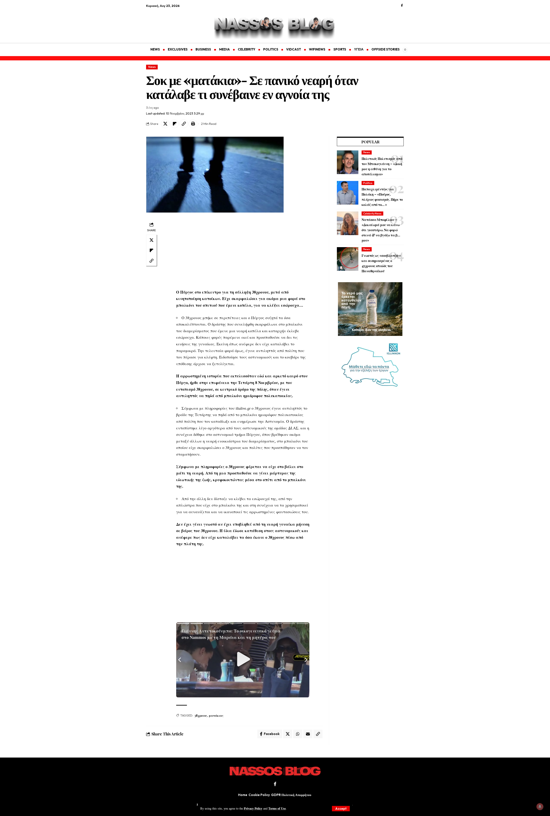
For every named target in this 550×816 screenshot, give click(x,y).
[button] (341, 808)
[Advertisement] (166, 22)
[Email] (307, 734)
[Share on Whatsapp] (297, 734)
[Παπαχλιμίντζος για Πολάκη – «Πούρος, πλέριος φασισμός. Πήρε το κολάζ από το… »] (347, 193)
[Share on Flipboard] (174, 123)
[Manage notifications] (539, 806)
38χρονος (200, 715)
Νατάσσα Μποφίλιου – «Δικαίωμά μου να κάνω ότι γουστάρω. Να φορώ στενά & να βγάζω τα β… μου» (381, 229)
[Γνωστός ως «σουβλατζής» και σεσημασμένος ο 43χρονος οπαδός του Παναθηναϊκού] (347, 259)
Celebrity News (372, 213)
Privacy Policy (253, 808)
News (152, 67)
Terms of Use (277, 808)
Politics (367, 183)
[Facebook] (402, 5)
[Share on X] (165, 123)
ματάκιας (216, 715)
